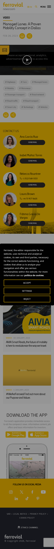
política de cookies (34, 275)
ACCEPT (27, 282)
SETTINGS (27, 290)
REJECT (27, 298)
